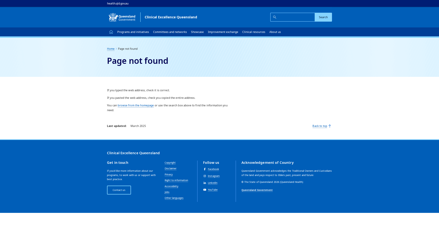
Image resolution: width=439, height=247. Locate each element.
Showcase (197, 32)
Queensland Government (257, 190)
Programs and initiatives (133, 32)
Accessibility (171, 186)
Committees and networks (170, 32)
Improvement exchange (223, 32)
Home (111, 49)
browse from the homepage (136, 105)
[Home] (111, 31)
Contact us (119, 190)
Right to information (176, 180)
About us (275, 32)
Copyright (170, 162)
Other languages (174, 197)
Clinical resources (253, 32)
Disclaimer (170, 168)
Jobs (167, 192)
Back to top (319, 126)
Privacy (169, 174)
